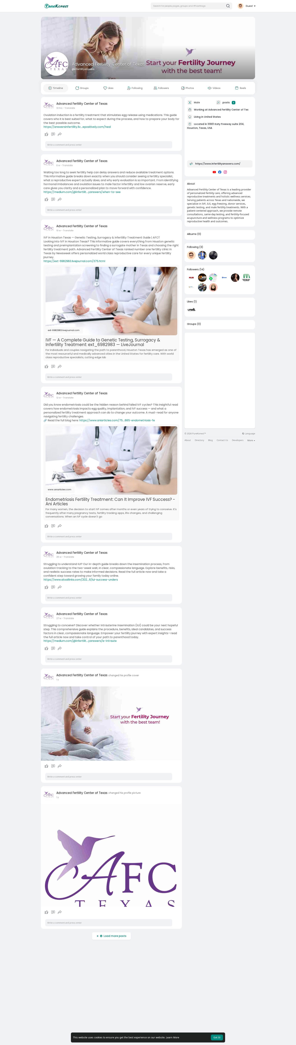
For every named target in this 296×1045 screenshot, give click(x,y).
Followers (193, 269)
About (187, 440)
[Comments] (53, 134)
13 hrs (59, 108)
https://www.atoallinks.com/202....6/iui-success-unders (81, 580)
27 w (58, 618)
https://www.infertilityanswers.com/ (217, 163)
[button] (191, 6)
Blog (210, 440)
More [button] (250, 440)
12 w (58, 397)
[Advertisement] (219, 357)
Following (193, 247)
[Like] (53, 134)
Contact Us (222, 440)
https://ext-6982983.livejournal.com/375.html (74, 261)
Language (249, 433)
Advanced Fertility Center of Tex (228, 109)
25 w (58, 557)
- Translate (69, 108)
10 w (58, 230)
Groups (191, 324)
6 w (58, 165)
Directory (199, 440)
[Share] (60, 134)
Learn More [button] (172, 1037)
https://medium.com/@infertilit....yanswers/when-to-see (82, 192)
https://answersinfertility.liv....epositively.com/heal (77, 127)
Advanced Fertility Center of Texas (108, 64)
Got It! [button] (216, 1037)
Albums (191, 234)
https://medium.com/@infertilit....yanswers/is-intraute (80, 641)
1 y (57, 679)
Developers (237, 440)
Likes (190, 301)
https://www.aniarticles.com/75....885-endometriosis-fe (117, 420)
